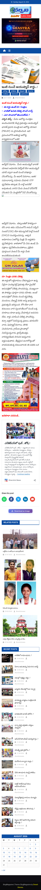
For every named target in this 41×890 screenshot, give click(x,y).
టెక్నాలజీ (22, 91)
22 (31, 857)
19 (14, 857)
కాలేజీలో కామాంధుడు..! (23, 655)
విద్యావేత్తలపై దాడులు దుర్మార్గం (26, 797)
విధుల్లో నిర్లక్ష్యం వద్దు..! (22, 678)
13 (20, 853)
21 (25, 857)
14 (25, 853)
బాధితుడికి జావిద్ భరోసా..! (24, 714)
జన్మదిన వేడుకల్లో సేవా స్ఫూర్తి (25, 689)
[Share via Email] (32, 499)
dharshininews (20, 98)
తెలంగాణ (30, 91)
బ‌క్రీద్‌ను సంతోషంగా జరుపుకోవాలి (13, 551)
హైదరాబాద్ (24, 94)
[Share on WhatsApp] (4, 499)
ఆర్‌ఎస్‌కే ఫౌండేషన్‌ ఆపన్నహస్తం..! (26, 739)
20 (20, 857)
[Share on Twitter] (18, 499)
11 (9, 853)
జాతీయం (13, 91)
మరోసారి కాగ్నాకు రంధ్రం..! (24, 761)
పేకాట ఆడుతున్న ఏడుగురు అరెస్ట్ (26, 667)
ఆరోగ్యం (5, 91)
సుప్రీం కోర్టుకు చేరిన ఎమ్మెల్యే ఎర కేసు (14, 639)
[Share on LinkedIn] (25, 499)
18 (9, 857)
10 (4, 853)
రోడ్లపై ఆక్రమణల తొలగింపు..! (25, 809)
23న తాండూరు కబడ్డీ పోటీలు (25, 772)
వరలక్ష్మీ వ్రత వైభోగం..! (22, 750)
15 (31, 853)
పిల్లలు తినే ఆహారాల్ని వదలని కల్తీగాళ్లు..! (25, 821)
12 (14, 853)
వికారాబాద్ (15, 94)
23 (36, 857)
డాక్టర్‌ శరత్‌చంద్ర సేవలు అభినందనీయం (23, 785)
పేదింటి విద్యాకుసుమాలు (10, 608)
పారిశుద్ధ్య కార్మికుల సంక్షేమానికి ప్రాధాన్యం (25, 701)
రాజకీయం (5, 94)
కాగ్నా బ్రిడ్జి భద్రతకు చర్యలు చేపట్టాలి (24, 726)
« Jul (3, 870)
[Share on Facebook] (11, 499)
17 (4, 857)
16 (36, 853)
